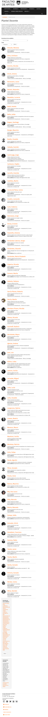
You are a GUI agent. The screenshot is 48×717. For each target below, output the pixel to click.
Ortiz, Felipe (11, 452)
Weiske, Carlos (12, 582)
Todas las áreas (6, 603)
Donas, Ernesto (12, 224)
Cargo (3, 42)
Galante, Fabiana (13, 281)
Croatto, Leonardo (13, 199)
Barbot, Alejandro (13, 89)
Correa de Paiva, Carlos (15, 190)
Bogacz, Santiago (13, 122)
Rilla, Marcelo (12, 499)
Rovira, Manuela (12, 507)
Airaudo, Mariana (13, 48)
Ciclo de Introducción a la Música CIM (6, 641)
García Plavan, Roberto (15, 291)
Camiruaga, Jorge (13, 155)
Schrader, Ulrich (12, 523)
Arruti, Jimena (12, 74)
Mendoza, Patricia (13, 444)
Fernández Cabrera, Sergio (16, 241)
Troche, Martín (12, 557)
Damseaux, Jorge (13, 216)
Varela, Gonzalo (12, 565)
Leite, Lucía (11, 387)
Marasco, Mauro (12, 427)
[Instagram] (7, 701)
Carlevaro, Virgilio (13, 164)
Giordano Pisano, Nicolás (15, 308)
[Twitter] (10, 701)
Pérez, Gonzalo (12, 468)
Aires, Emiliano (12, 55)
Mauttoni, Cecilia (13, 436)
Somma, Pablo (12, 540)
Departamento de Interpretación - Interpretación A (6, 617)
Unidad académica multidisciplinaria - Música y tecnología (6, 630)
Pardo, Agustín (12, 460)
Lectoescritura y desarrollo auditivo (6, 625)
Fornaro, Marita (12, 273)
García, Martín (12, 299)
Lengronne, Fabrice (13, 408)
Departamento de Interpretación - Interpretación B (6, 621)
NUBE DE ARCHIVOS (7, 712)
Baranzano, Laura (13, 82)
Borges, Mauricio (13, 130)
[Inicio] (8, 3)
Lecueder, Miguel (13, 378)
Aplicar (15, 44)
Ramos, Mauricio (13, 484)
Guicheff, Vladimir (13, 326)
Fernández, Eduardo (14, 248)
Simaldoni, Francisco (14, 532)
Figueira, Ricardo (13, 264)
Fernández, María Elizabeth (16, 256)
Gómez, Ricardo (12, 317)
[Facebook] (4, 701)
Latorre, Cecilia (12, 370)
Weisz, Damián (12, 591)
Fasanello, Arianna (13, 233)
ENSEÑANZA (4, 17)
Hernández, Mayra (13, 334)
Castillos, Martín (12, 181)
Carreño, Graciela (13, 173)
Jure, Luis (10, 352)
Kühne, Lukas (11, 361)
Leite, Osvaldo (12, 398)
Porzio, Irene (11, 476)
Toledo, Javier (11, 549)
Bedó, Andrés (11, 106)
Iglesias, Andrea (12, 343)
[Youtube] (13, 701)
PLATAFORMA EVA (8, 707)
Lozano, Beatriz (12, 418)
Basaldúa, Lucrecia (13, 97)
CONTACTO (7, 704)
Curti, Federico (12, 207)
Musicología (5, 633)
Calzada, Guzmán (13, 147)
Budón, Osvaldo (12, 139)
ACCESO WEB (7, 714)
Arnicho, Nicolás (12, 66)
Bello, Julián (11, 114)
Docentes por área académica (7, 38)
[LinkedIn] (17, 701)
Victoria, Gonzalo (13, 573)
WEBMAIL (6, 709)
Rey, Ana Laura (12, 492)
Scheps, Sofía (11, 515)
